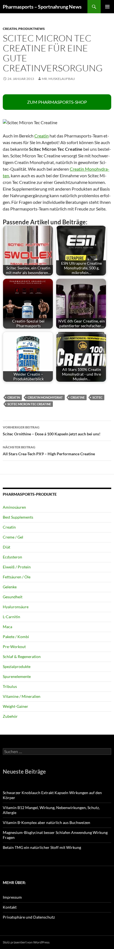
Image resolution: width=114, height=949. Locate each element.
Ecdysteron (12, 557)
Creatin (10, 29)
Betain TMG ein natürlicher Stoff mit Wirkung (42, 847)
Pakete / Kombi (16, 636)
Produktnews (31, 29)
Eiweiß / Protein (17, 567)
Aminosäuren (14, 507)
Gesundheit (12, 596)
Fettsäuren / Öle (16, 576)
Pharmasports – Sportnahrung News (42, 7)
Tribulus (10, 686)
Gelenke (10, 586)
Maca (7, 626)
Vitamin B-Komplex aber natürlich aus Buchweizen (46, 822)
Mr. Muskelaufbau (58, 79)
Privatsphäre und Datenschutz (29, 917)
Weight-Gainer (15, 706)
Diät (6, 547)
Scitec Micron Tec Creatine (29, 404)
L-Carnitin (11, 616)
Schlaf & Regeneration (22, 656)
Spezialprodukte (16, 666)
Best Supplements (18, 517)
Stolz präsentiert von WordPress (26, 942)
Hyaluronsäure (15, 606)
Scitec (97, 397)
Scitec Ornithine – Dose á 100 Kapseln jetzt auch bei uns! (51, 430)
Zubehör (10, 716)
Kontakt (10, 907)
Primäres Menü (107, 6)
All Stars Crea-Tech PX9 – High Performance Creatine (49, 450)
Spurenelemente (17, 676)
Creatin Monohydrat (45, 397)
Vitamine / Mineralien (21, 696)
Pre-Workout (14, 646)
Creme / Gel (13, 537)
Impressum (12, 897)
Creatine (78, 397)
